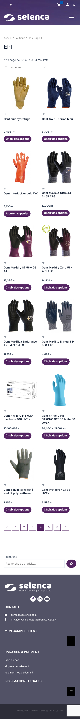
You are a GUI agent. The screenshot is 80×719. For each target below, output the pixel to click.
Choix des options (17, 139)
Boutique (20, 37)
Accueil (8, 37)
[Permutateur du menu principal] (71, 17)
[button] (74, 5)
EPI (29, 37)
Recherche (10, 556)
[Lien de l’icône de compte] (67, 4)
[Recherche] (71, 564)
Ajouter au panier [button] (17, 213)
